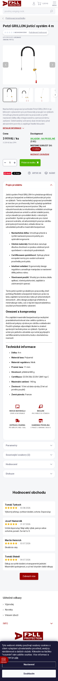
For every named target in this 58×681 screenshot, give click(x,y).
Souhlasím (29, 673)
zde (16, 657)
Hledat (51, 11)
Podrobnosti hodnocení (38, 32)
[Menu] (54, 3)
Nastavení (29, 664)
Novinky (9, 609)
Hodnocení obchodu (29, 492)
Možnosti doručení (39, 154)
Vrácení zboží (11, 615)
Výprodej (9, 604)
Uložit (8, 173)
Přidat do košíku (28, 162)
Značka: (8, 39)
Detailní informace (12, 128)
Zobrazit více (29, 576)
